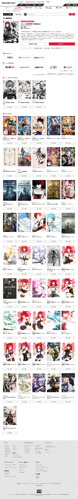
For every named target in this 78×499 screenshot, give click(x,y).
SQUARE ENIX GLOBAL (57, 483)
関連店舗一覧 (7, 473)
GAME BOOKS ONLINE (39, 448)
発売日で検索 (18, 14)
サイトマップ (49, 483)
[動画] (34, 5)
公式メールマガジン (39, 469)
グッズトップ (47, 452)
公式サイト (61, 44)
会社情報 (37, 476)
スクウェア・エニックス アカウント (11, 467)
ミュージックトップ (48, 445)
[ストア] (21, 5)
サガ (20, 469)
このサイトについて (27, 483)
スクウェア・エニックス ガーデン (10, 476)
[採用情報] (75, 5)
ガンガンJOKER (27, 449)
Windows (6, 456)
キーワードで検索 (7, 14)
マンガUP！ (37, 446)
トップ (4, 10)
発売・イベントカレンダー (40, 466)
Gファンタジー (26, 448)
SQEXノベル (37, 449)
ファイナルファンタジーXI (17, 457)
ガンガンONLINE (38, 445)
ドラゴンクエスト (22, 464)
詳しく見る (10, 107)
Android (14, 446)
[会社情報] (68, 5)
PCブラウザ (15, 448)
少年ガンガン (26, 446)
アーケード (14, 449)
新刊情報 (7, 10)
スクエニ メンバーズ (8, 466)
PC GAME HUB (21, 472)
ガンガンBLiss (37, 451)
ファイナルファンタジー (23, 466)
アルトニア (6, 474)
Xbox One (6, 454)
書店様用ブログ (19, 483)
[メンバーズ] (28, 5)
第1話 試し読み (33, 44)
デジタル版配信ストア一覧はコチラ (67, 70)
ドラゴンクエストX (16, 454)
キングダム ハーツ (22, 467)
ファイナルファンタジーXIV (17, 456)
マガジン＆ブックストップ (28, 445)
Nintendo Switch (7, 451)
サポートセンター (43, 483)
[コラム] (39, 5)
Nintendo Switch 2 (8, 449)
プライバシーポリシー (35, 483)
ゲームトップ (7, 445)
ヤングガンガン (27, 451)
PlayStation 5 (7, 446)
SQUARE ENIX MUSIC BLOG (50, 446)
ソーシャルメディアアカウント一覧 (42, 467)
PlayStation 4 (7, 448)
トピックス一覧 (38, 464)
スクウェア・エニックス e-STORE (10, 464)
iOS (13, 445)
